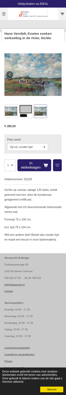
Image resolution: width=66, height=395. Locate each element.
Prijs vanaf (13, 139)
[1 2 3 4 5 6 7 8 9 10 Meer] (10, 165)
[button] (11, 111)
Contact (8, 291)
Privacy (8, 361)
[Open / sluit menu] (4, 14)
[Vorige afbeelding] (9, 74)
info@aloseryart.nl (14, 284)
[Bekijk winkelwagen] (62, 14)
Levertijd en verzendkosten (19, 354)
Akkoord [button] (51, 389)
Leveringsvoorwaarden (17, 347)
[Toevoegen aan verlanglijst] (57, 165)
